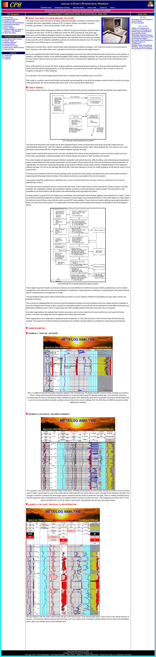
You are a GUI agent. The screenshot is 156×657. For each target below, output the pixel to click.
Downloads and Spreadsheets (14, 23)
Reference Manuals (10, 42)
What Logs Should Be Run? (142, 31)
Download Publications (12, 24)
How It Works (137, 21)
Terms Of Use (8, 17)
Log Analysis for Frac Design (142, 48)
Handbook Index (9, 21)
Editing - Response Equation (142, 47)
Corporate (7, 57)
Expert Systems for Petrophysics (139, 42)
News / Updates (9, 28)
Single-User (8, 55)
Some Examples (138, 23)
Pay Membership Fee (11, 19)
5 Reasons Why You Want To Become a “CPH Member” (13, 30)
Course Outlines (9, 44)
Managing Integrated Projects (142, 35)
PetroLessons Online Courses (14, 47)
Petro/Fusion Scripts (11, 46)
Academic (7, 58)
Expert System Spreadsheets (142, 45)
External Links (9, 49)
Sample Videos (9, 41)
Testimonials (8, 26)
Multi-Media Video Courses (13, 39)
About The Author (10, 33)
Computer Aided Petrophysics (143, 19)
